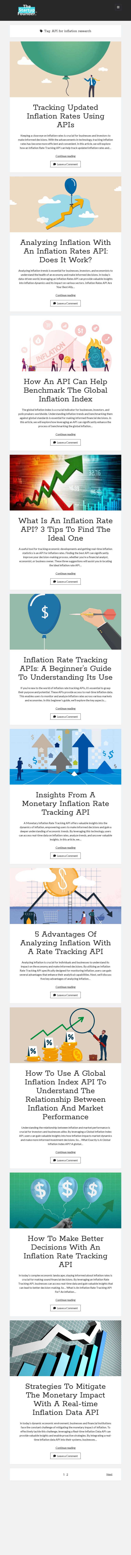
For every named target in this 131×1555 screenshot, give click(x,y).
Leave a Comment (67, 164)
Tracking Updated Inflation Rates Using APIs (65, 69)
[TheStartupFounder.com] (27, 14)
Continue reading (66, 156)
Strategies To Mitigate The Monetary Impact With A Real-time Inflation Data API (65, 1348)
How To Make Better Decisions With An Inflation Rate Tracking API (65, 1200)
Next (109, 1474)
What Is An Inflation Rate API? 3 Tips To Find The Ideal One (65, 482)
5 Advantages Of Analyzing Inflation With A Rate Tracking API (65, 896)
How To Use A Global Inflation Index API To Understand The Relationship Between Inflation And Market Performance (65, 1035)
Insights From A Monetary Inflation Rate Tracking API (65, 757)
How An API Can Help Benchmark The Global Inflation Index (65, 343)
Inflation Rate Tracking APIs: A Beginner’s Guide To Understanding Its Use (65, 622)
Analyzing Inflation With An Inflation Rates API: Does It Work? (65, 204)
